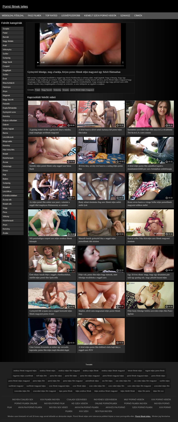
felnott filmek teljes (135, 371)
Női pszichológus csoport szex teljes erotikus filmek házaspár (50, 239)
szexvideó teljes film (162, 386)
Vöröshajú (7, 166)
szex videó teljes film (116, 386)
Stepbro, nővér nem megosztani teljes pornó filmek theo (99, 312)
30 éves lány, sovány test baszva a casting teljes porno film (101, 167)
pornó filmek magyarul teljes (137, 376)
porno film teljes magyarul (90, 376)
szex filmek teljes (79, 386)
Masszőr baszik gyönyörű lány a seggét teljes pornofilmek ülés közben (97, 239)
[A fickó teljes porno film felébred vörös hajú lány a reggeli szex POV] (101, 344)
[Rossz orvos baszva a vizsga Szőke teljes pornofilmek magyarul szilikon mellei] (150, 199)
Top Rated (51, 15)
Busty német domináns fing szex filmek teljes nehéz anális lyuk (100, 203)
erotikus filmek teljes (47, 371)
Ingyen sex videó (58, 407)
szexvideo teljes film (22, 391)
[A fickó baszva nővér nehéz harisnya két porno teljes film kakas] (101, 127)
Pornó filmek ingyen (136, 403)
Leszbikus (7, 191)
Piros (5, 212)
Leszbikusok (8, 137)
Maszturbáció (8, 83)
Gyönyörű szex (9, 112)
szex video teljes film (97, 386)
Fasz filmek (34, 15)
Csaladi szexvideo (77, 399)
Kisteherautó (8, 158)
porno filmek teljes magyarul (82, 90)
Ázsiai (5, 162)
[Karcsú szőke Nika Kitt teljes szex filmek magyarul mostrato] (150, 235)
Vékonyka (7, 49)
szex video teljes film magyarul (139, 386)
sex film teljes (107, 381)
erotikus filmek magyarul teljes (25, 371)
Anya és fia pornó (116, 407)
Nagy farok (7, 62)
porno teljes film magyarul (72, 381)
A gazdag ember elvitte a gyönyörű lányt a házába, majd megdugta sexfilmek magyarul (50, 131)
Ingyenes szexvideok (106, 399)
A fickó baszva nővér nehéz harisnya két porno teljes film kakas (100, 131)
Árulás (5, 233)
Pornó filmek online (26, 403)
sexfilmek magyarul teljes (36, 386)
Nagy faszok (8, 99)
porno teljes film (39, 381)
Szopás (6, 29)
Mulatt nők (7, 204)
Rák (4, 175)
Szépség (6, 58)
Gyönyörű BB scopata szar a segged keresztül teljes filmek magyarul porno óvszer (50, 312)
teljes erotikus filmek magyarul (105, 391)
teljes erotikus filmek (83, 391)
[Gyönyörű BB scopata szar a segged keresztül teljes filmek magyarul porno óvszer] (52, 308)
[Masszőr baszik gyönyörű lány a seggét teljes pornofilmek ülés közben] (101, 235)
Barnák (6, 37)
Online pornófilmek (106, 403)
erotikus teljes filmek (91, 371)
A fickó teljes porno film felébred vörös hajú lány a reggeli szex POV (99, 348)
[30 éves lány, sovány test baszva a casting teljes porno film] (101, 163)
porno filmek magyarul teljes (113, 376)
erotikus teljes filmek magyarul (113, 371)
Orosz (5, 170)
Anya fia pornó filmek (30, 407)
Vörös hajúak (8, 129)
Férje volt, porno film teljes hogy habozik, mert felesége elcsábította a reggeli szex (98, 276)
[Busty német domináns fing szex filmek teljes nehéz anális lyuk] (101, 199)
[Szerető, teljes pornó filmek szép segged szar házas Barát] (52, 163)
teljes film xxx (158, 391)
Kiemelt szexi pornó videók (100, 15)
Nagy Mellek (8, 41)
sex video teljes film (123, 381)
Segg (5, 208)
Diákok (6, 124)
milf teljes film (41, 376)
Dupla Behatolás (10, 108)
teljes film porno (144, 391)
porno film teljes (56, 376)
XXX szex (83, 411)
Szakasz (125, 15)
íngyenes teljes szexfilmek (23, 376)
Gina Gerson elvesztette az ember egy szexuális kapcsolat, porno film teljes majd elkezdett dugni (49, 348)
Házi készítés (8, 149)
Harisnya (6, 87)
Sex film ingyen (103, 411)
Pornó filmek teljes (15, 6)
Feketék (6, 104)
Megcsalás (7, 141)
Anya (5, 91)
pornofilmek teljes (92, 381)
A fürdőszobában (10, 195)
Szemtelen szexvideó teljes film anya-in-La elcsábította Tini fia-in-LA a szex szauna (150, 131)
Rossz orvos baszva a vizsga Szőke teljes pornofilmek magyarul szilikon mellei (150, 203)
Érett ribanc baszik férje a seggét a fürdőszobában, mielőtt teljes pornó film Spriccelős (50, 276)
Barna (5, 133)
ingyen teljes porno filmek (155, 371)
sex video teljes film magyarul (145, 381)
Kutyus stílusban (10, 120)
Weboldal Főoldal (13, 15)
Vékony (6, 216)
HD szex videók (80, 403)
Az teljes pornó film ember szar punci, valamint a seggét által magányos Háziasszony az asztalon (49, 203)
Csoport (6, 66)
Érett (5, 79)
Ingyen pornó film (54, 403)
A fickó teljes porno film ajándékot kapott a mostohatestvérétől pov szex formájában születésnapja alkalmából (150, 168)
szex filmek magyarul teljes (59, 386)
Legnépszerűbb (70, 15)
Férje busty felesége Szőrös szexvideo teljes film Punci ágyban (150, 312)
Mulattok (6, 187)
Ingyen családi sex (23, 399)
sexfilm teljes (165, 381)
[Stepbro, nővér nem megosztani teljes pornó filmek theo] (101, 308)
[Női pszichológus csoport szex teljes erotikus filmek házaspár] (52, 235)
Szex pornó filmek (142, 407)
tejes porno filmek (65, 391)
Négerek (6, 95)
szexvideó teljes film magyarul (44, 391)
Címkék (138, 15)
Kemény (6, 116)
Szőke (5, 54)
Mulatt (5, 154)
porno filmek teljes (158, 376)
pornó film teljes (71, 376)
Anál (5, 45)
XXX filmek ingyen (50, 399)
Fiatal (5, 33)
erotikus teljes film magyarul (69, 371)
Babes (5, 179)
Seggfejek (7, 70)
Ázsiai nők (7, 200)
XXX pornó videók (161, 399)
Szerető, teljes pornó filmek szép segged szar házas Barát (50, 167)
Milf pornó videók (134, 399)
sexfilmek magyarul (16, 386)
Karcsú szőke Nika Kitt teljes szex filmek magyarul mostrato (149, 239)
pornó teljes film (54, 381)
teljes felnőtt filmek (128, 391)
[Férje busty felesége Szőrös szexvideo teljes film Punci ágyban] (150, 308)
